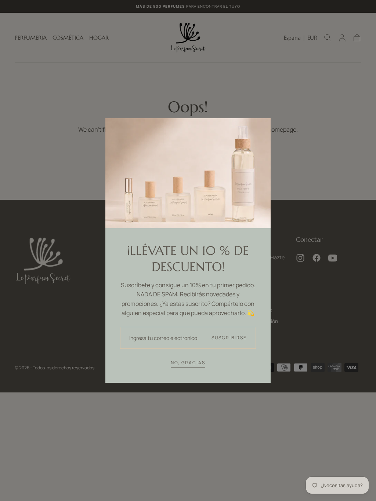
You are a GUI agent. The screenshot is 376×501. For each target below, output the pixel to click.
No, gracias (188, 362)
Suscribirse (229, 337)
